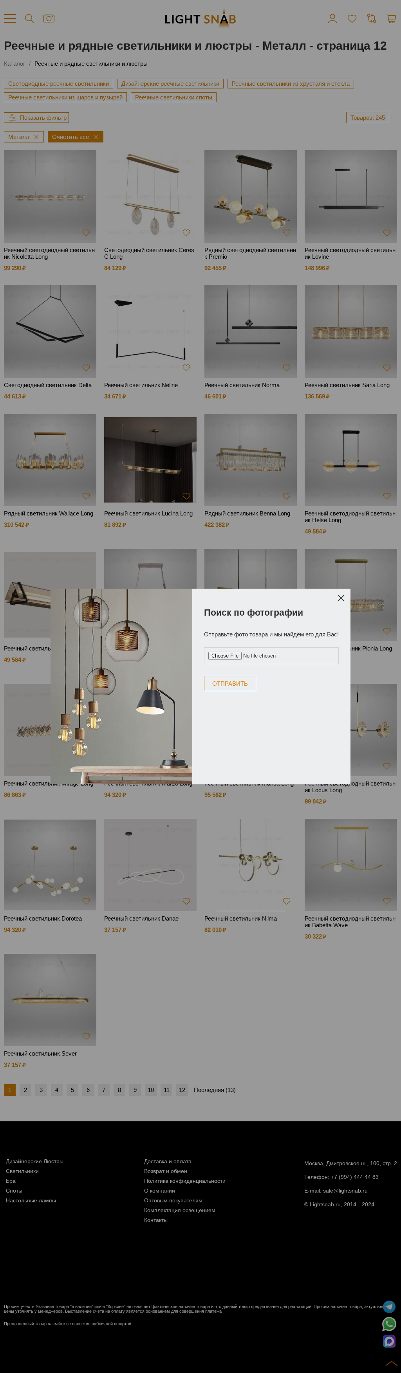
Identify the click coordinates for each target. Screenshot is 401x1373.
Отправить (230, 683)
